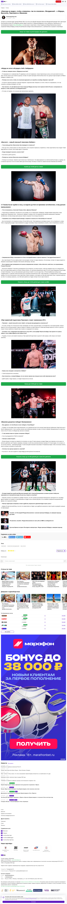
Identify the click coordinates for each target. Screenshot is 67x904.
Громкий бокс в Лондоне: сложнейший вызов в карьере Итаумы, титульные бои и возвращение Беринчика (53, 584)
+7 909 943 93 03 (8, 876)
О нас (2, 809)
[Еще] (65, 1)
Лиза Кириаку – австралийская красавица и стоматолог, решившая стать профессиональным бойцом (23, 584)
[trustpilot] (29, 890)
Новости (4, 763)
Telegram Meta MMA (51, 4)
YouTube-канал (40, 4)
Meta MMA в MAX (17, 4)
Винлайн (4, 546)
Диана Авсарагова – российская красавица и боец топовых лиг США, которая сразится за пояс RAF (23, 606)
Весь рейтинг (7, 631)
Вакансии (3, 811)
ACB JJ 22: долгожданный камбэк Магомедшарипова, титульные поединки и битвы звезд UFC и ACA (38, 584)
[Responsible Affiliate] (55, 890)
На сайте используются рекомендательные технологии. (13, 886)
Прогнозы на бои (7, 4)
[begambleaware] (37, 890)
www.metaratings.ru (16, 859)
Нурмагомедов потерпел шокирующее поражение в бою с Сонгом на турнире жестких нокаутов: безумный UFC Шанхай (8, 584)
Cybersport (3, 821)
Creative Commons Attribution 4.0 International (30, 881)
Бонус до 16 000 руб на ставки (33, 384)
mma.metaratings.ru (18, 25)
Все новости (10, 763)
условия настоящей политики (30, 898)
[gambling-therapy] (46, 890)
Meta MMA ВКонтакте (29, 4)
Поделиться (60, 550)
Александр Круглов (11, 16)
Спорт (2, 823)
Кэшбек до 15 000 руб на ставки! (33, 166)
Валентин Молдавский (13, 546)
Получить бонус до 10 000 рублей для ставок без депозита (33, 456)
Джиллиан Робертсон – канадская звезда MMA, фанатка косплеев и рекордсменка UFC (37, 605)
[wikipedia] (20, 890)
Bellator (23, 546)
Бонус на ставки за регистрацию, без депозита (33, 31)
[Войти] (63, 1)
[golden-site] (12, 890)
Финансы (3, 825)
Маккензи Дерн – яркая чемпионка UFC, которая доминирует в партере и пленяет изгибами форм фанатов (53, 606)
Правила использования (6, 813)
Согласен (33, 901)
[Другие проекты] (4, 1)
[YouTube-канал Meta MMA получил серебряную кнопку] (6, 890)
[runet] (2, 890)
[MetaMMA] (4, 855)
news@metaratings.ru (9, 875)
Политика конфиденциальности (8, 815)
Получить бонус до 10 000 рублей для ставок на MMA (33, 282)
